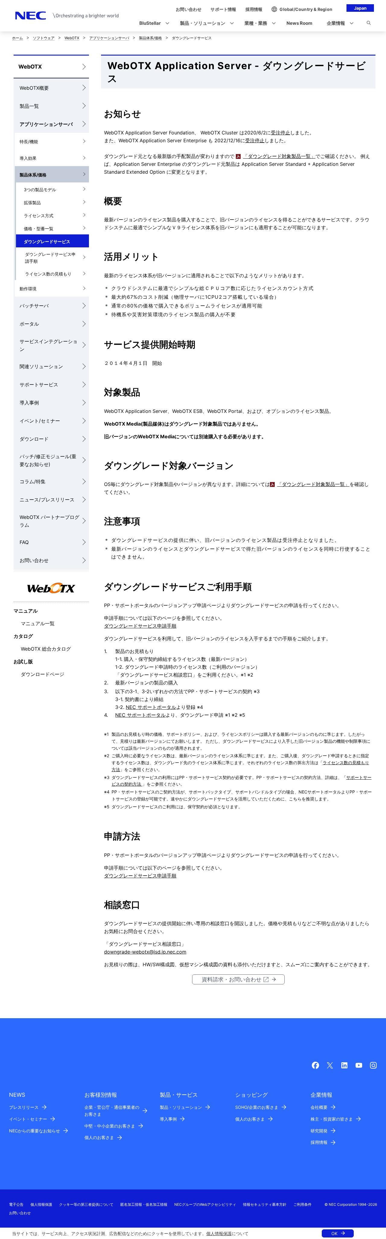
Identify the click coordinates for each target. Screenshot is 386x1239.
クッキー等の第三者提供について (86, 1204)
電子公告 (16, 1204)
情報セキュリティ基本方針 (264, 1204)
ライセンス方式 (38, 215)
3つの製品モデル (40, 189)
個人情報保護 (219, 1233)
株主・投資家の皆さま (332, 1119)
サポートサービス (39, 384)
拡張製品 (32, 202)
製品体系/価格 (150, 38)
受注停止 (280, 133)
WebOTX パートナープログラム (49, 521)
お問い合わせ (34, 560)
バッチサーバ (34, 306)
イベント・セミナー (28, 1119)
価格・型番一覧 (38, 228)
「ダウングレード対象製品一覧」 (279, 156)
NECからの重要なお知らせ (34, 1130)
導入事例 (29, 403)
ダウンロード (34, 439)
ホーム (17, 38)
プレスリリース (24, 1107)
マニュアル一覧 (38, 623)
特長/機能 (29, 141)
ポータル (29, 324)
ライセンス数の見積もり (48, 273)
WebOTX (72, 38)
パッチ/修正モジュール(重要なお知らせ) (48, 460)
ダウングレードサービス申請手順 (50, 258)
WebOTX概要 (34, 88)
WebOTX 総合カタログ (46, 649)
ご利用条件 (302, 1204)
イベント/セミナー (40, 421)
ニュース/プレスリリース (47, 500)
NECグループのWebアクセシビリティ (205, 1204)
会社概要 (319, 1107)
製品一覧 (29, 106)
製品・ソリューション (181, 1107)
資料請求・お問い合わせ (231, 979)
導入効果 (28, 158)
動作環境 (28, 288)
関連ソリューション (41, 366)
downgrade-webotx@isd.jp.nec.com (145, 952)
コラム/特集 (33, 481)
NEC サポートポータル (151, 707)
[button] (152, 23)
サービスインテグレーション (49, 345)
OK (334, 1233)
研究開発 (319, 1130)
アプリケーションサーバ (109, 38)
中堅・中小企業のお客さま (109, 1125)
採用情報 (319, 1142)
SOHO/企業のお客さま (256, 1107)
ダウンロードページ (42, 674)
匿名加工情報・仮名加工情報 (143, 1204)
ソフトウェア (44, 38)
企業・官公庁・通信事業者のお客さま (111, 1111)
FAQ (24, 542)
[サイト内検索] (368, 24)
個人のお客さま (99, 1137)
